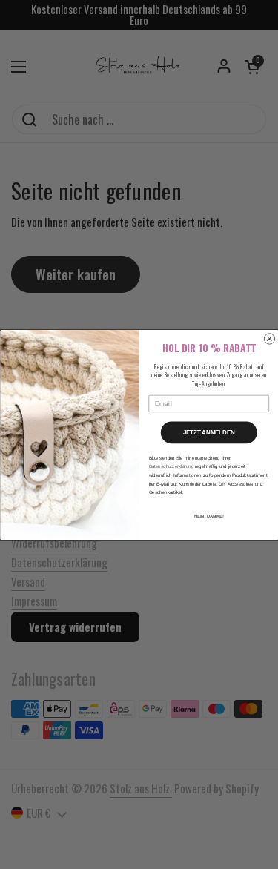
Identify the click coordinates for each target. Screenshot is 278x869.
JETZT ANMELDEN (208, 432)
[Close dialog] (269, 338)
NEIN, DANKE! (208, 515)
